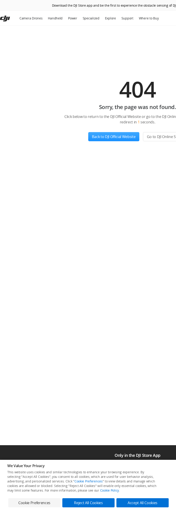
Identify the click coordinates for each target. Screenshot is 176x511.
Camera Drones (30, 18)
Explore (110, 18)
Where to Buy (149, 18)
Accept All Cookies (142, 502)
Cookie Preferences (88, 481)
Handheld (55, 18)
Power (72, 18)
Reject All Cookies (88, 502)
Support (127, 18)
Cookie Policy (109, 490)
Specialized (91, 18)
